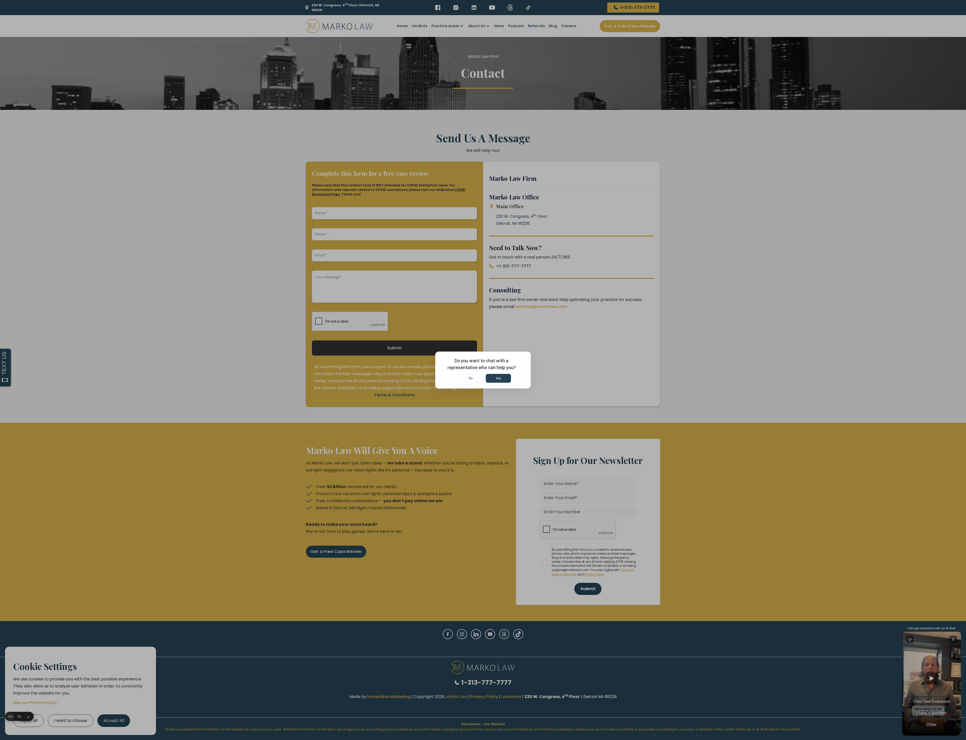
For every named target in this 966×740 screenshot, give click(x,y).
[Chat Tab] (483, 370)
